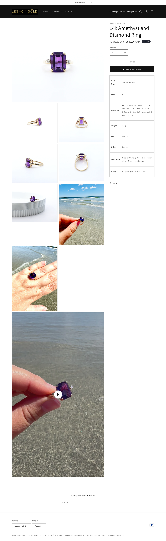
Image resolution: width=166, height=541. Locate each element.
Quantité (113, 47)
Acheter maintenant (132, 69)
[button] (56, 11)
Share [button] (115, 183)
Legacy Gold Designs (24, 535)
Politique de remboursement (74, 535)
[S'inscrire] (103, 503)
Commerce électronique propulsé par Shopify (46, 535)
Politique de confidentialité (96, 535)
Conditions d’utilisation (116, 535)
